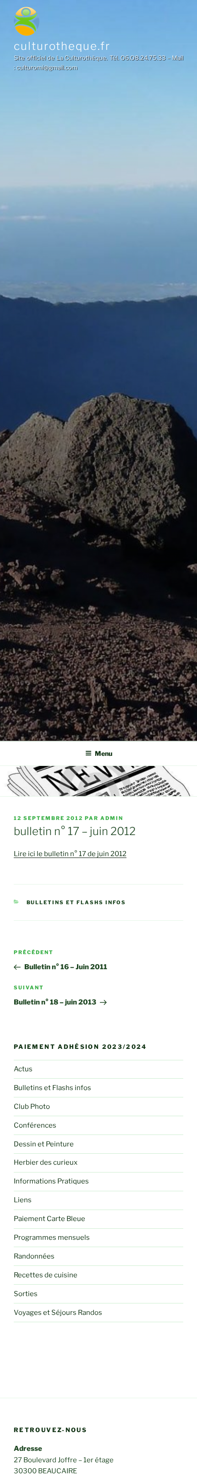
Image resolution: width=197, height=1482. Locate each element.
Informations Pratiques (51, 1181)
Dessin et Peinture (44, 1144)
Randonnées (34, 1256)
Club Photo (32, 1106)
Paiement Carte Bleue (49, 1219)
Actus (23, 1069)
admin (111, 818)
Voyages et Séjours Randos (58, 1312)
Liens (23, 1200)
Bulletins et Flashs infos (76, 902)
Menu (103, 753)
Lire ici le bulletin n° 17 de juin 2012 (70, 854)
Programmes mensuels (52, 1237)
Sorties (26, 1294)
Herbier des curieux (45, 1162)
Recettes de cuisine (45, 1275)
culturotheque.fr (62, 46)
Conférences (35, 1125)
